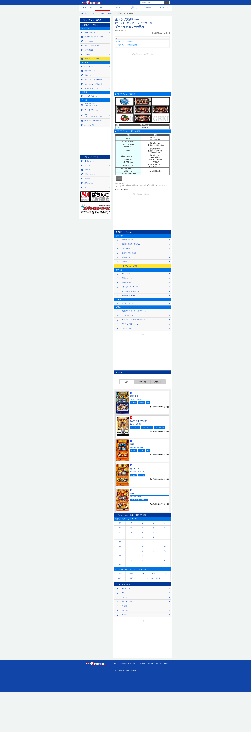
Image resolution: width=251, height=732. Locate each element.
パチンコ (117, 8)
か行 (131, 573)
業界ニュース (164, 8)
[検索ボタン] (166, 2)
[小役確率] (117, 262)
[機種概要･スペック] (117, 240)
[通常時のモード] (117, 282)
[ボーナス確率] (117, 248)
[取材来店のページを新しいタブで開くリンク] (117, 606)
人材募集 (166, 663)
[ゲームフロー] (117, 274)
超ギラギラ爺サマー (107, 13)
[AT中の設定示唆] (117, 328)
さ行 (142, 573)
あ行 (119, 573)
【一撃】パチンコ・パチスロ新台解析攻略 (91, 2)
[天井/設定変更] (117, 257)
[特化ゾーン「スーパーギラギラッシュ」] (117, 320)
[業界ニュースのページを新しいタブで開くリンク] (117, 610)
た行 (153, 573)
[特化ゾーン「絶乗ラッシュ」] (117, 324)
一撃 (85, 13)
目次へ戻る (119, 178)
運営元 (115, 663)
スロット (102, 8)
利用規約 (142, 663)
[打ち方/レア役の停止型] (117, 253)
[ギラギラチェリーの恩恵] (117, 266)
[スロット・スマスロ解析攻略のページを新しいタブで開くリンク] (117, 593)
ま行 (131, 578)
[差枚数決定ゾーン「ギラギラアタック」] (117, 311)
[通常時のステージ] (117, 278)
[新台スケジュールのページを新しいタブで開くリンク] (117, 602)
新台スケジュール (133, 7)
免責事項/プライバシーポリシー (128, 663)
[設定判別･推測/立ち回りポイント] (117, 244)
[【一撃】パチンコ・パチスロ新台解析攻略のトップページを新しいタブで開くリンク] (117, 588)
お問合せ (158, 663)
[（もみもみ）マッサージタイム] (117, 287)
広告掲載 (150, 663)
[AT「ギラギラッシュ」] (117, 315)
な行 (164, 573)
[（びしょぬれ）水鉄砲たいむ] (117, 291)
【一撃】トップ (87, 8)
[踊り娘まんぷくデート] (117, 296)
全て (127, 382)
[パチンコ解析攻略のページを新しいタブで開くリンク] (117, 597)
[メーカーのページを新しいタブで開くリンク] (117, 615)
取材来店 (148, 8)
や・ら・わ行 (154, 578)
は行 (119, 578)
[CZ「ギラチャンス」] (117, 303)
